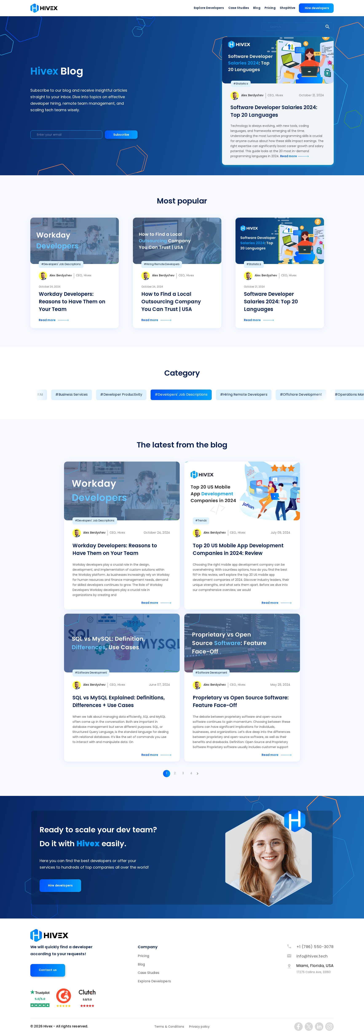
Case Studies (238, 8)
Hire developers (317, 8)
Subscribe (121, 135)
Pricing (270, 8)
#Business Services (71, 395)
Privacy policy (199, 1026)
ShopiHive (287, 8)
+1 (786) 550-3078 (315, 947)
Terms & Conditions (169, 1026)
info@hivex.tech (312, 956)
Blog (256, 8)
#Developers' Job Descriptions (181, 395)
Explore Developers (209, 8)
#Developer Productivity (121, 395)
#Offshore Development (301, 395)
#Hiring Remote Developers (243, 395)
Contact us (48, 970)
